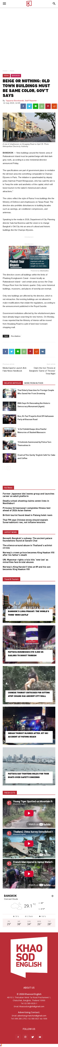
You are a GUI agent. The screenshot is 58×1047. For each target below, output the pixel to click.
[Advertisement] (29, 38)
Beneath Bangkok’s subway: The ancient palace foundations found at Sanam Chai (27, 539)
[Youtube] (40, 1037)
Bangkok (16, 76)
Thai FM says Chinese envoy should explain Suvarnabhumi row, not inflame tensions (25, 521)
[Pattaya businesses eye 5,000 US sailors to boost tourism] (29, 644)
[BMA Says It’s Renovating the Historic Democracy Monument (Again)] (9, 406)
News (12, 71)
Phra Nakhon (16, 336)
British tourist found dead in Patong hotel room (27, 515)
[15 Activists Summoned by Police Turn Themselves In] (9, 445)
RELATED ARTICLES (12, 383)
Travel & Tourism (11, 579)
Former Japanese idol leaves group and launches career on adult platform (28, 495)
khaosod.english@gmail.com (31, 1006)
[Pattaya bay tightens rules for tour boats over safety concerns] (29, 766)
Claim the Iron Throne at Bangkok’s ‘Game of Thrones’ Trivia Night (42, 371)
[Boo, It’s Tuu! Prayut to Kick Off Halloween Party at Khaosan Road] (9, 419)
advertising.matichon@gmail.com (31, 1015)
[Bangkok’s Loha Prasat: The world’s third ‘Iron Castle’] (29, 604)
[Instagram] (25, 1037)
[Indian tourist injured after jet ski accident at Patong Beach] (29, 726)
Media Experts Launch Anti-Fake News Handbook (15, 369)
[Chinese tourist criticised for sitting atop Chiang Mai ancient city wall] (29, 685)
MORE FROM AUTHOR (33, 383)
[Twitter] (32, 1037)
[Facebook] (18, 1037)
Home (5, 71)
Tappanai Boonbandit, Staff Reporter (21, 100)
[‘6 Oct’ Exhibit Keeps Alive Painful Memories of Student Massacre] (9, 432)
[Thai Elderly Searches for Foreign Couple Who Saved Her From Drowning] (9, 393)
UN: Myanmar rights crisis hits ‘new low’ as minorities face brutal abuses (25, 561)
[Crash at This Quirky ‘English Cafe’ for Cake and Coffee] (9, 458)
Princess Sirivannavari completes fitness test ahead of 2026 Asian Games (26, 509)
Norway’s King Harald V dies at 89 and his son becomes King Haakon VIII (27, 568)
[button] (54, 3)
